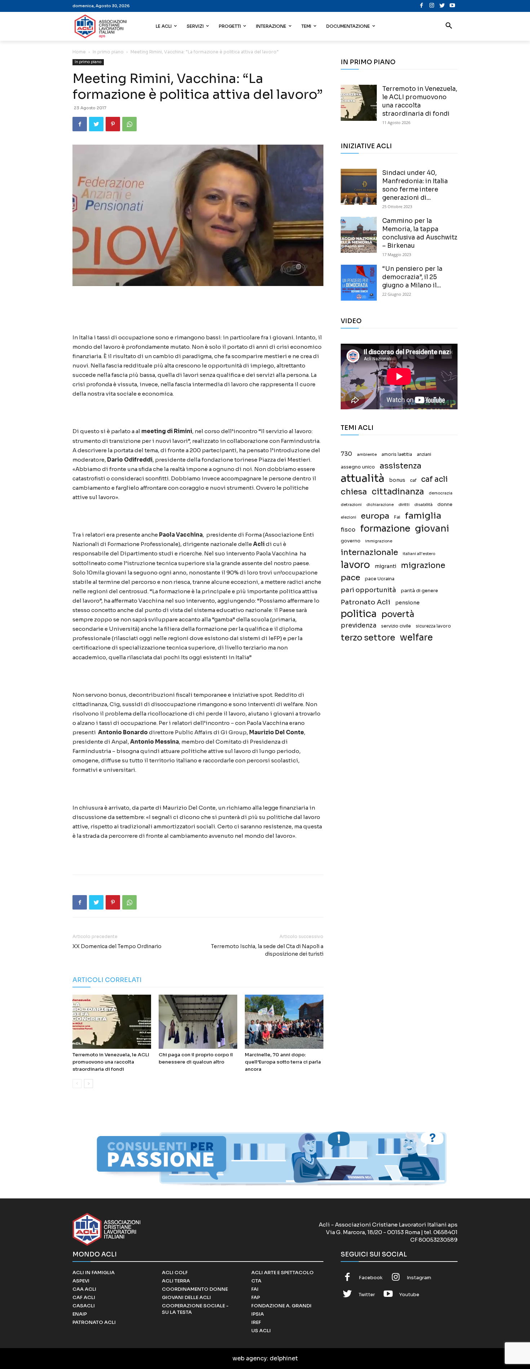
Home (79, 51)
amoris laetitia (396, 454)
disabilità (423, 504)
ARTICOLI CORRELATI (107, 980)
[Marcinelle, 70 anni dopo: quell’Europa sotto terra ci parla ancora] (284, 1022)
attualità (362, 478)
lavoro (355, 565)
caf (413, 480)
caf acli (434, 479)
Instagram (419, 1278)
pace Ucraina (379, 579)
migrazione (423, 565)
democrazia (440, 493)
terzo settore (368, 638)
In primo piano (108, 51)
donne (444, 504)
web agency (250, 1358)
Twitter (367, 1294)
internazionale (369, 552)
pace (350, 577)
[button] (449, 26)
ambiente (367, 454)
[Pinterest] (113, 124)
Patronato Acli (365, 602)
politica (359, 614)
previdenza (358, 625)
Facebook (371, 1278)
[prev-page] (76, 1083)
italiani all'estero (419, 553)
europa (375, 516)
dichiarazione (380, 504)
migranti (385, 566)
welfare (416, 637)
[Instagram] (432, 6)
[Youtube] (452, 6)
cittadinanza (398, 492)
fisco (348, 529)
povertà (397, 614)
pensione (407, 603)
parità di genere (419, 591)
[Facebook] (421, 6)
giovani (432, 528)
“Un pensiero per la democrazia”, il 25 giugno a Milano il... (412, 277)
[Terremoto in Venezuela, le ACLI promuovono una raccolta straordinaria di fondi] (111, 1022)
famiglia (423, 516)
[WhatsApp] (129, 124)
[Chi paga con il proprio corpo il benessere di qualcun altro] (198, 1022)
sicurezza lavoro (433, 626)
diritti (404, 504)
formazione (385, 528)
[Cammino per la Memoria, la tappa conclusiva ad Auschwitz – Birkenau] (359, 235)
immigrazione (378, 541)
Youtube (409, 1294)
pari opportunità (368, 590)
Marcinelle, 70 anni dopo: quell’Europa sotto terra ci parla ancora (283, 1062)
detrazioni (351, 504)
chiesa (354, 492)
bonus (397, 480)
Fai (397, 517)
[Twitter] (442, 6)
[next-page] (88, 1083)
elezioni (348, 517)
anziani (424, 454)
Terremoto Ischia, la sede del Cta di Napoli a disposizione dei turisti (267, 950)
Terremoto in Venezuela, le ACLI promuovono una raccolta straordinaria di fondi (110, 1062)
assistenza (400, 466)
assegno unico (358, 467)
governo (351, 541)
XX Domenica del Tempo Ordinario (117, 946)
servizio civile (396, 626)
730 (346, 454)
